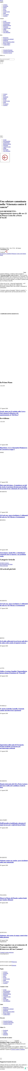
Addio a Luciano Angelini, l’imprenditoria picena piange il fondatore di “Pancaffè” (13, 672)
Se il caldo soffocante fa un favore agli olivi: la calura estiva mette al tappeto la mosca (14, 642)
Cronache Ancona (7, 52)
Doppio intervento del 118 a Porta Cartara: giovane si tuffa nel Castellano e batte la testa (14, 785)
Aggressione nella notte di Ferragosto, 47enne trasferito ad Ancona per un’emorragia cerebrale (12, 746)
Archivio (5, 16)
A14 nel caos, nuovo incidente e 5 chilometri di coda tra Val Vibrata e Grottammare (14, 516)
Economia (5, 6)
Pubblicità (5, 40)
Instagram (5, 1034)
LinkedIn (5, 1033)
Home (1, 0)
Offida (4, 29)
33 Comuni (6, 14)
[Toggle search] (1, 137)
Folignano (5, 26)
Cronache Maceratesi (8, 51)
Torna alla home (4, 565)
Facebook (5, 1030)
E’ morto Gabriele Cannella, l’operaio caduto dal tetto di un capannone (12, 709)
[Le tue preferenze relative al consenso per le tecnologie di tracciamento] (25, 1068)
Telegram (14, 965)
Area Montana (6, 32)
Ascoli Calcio (6, 11)
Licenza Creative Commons (18, 1049)
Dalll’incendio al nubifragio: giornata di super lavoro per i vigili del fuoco (13, 824)
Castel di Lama (6, 28)
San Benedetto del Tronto (6, 564)
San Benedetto (6, 22)
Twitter (5, 1031)
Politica (5, 7)
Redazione (5, 37)
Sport (4, 9)
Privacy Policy (6, 43)
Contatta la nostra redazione (7, 952)
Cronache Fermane (7, 50)
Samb (4, 13)
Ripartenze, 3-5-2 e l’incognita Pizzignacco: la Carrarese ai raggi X (13, 448)
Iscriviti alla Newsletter (8, 42)
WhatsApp (14, 961)
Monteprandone (7, 25)
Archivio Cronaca (4, 563)
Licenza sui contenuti (8, 39)
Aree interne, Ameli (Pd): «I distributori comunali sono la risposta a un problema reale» (13, 554)
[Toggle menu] (1, 63)
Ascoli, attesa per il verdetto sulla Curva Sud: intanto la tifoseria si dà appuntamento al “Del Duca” (12, 413)
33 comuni (5, 104)
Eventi (4, 10)
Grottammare (6, 24)
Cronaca (5, 4)
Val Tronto (5, 31)
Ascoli (4, 21)
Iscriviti (17, 1041)
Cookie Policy (6, 44)
